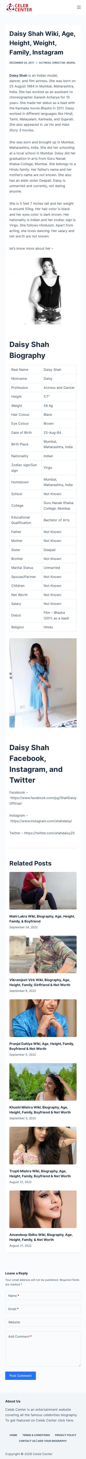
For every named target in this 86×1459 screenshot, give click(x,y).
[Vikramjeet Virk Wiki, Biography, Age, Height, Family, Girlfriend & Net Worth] (43, 954)
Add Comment (20, 1336)
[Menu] (79, 7)
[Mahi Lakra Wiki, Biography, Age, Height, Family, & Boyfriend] (43, 890)
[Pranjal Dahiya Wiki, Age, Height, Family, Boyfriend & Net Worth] (43, 1018)
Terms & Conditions (36, 1435)
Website (14, 1322)
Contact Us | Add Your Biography (43, 1440)
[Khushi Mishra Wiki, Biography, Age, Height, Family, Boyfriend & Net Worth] (43, 1082)
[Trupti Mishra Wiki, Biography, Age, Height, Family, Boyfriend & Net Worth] (43, 1145)
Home (13, 1435)
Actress (45, 62)
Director (58, 62)
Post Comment (20, 1376)
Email (13, 1309)
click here (65, 1420)
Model (71, 62)
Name (13, 1296)
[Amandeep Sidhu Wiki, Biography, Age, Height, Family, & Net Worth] (43, 1209)
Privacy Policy (65, 1435)
